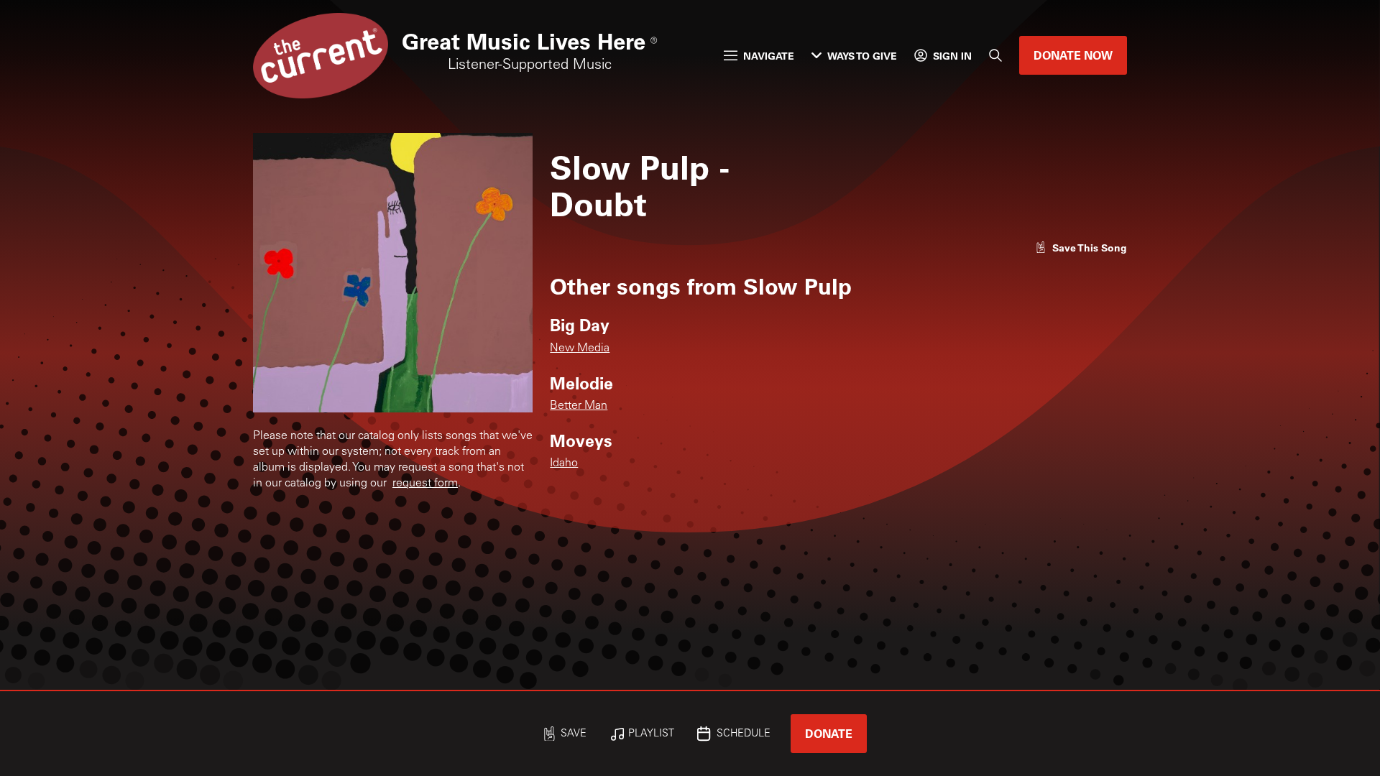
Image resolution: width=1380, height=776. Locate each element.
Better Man (578, 406)
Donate (828, 733)
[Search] (995, 55)
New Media (580, 348)
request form (425, 483)
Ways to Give (862, 56)
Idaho (564, 463)
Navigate (768, 56)
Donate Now (1073, 55)
